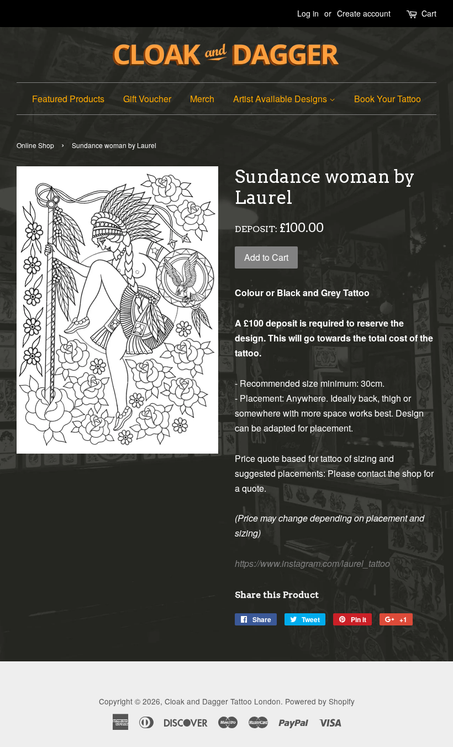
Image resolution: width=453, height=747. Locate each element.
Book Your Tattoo (387, 98)
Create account (364, 13)
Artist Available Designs (281, 98)
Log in (308, 13)
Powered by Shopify (320, 701)
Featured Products (68, 98)
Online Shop (35, 145)
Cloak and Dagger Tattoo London (223, 701)
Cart (429, 13)
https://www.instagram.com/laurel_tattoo (312, 563)
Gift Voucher (147, 98)
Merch (202, 98)
